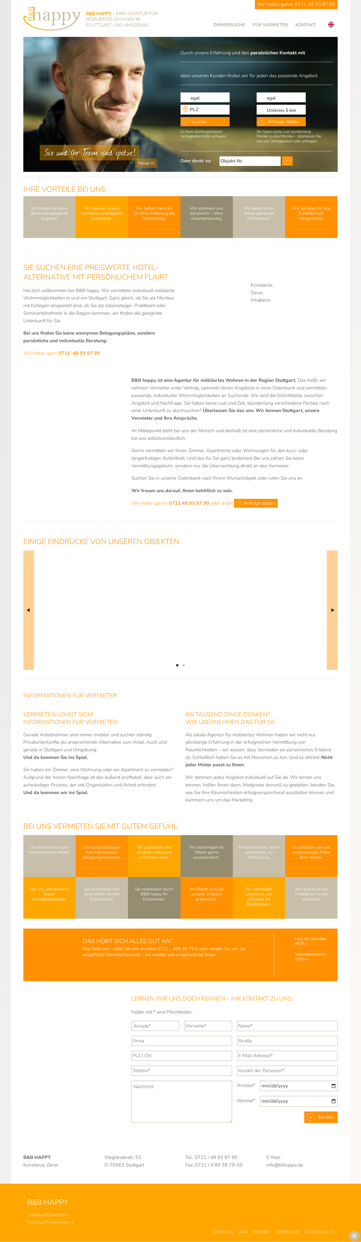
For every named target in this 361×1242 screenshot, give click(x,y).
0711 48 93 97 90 (315, 4)
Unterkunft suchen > (48, 1215)
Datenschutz (320, 1232)
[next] (332, 610)
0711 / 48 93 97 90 (216, 1157)
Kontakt (305, 25)
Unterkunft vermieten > (51, 1222)
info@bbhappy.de (284, 1165)
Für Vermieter (270, 25)
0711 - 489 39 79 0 (177, 949)
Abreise (246, 1100)
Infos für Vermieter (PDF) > (310, 941)
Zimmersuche (229, 25)
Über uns (223, 1232)
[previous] (28, 610)
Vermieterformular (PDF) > (310, 957)
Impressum (288, 1232)
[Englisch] (331, 25)
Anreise (246, 1085)
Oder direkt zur (195, 161)
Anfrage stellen (283, 121)
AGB (243, 1232)
